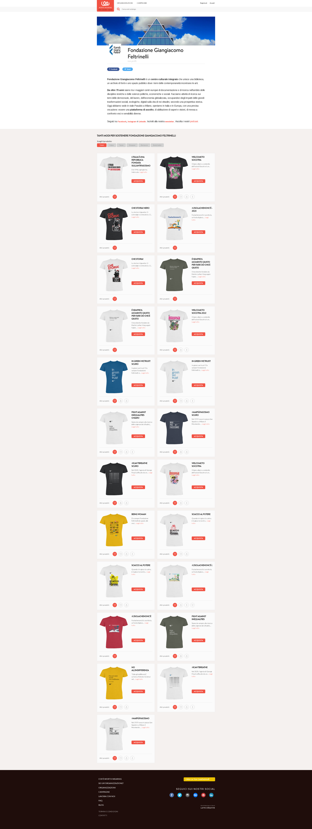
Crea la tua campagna (197, 779)
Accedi (212, 3)
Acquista (138, 181)
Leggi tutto (143, 172)
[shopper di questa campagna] (187, 197)
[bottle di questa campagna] (192, 197)
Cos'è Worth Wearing (110, 779)
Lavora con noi (106, 796)
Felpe (112, 145)
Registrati (203, 3)
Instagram (132, 121)
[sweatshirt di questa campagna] (120, 401)
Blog (101, 805)
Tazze (121, 145)
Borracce (144, 145)
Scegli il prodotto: (104, 141)
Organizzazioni (125, 3)
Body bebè (157, 145)
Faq (100, 800)
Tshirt (101, 145)
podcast (194, 121)
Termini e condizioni (108, 811)
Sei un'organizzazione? (111, 783)
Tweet (128, 69)
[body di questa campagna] (192, 605)
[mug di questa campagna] (181, 197)
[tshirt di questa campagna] (115, 197)
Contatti (102, 815)
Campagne (142, 3)
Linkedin (142, 121)
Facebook (114, 69)
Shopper (132, 145)
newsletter (169, 121)
